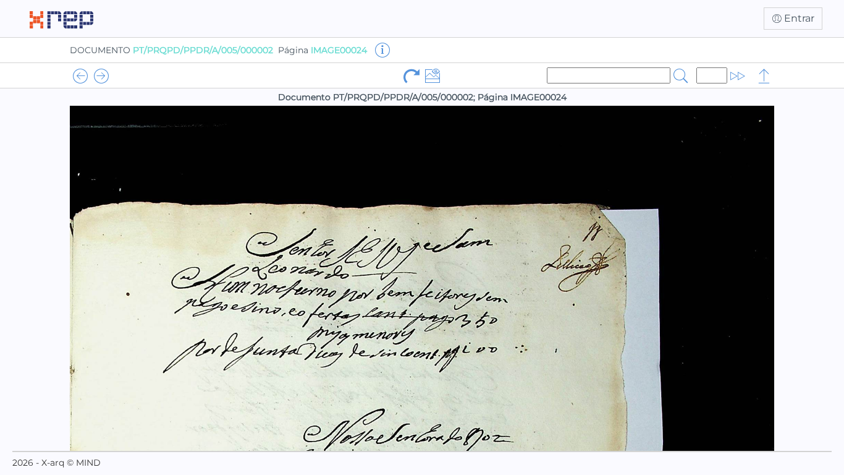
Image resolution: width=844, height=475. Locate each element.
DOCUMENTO (171, 50)
